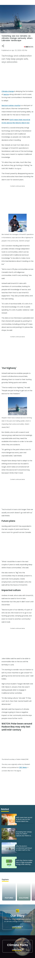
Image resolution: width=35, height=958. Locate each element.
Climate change (8, 91)
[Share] (3, 46)
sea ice (6, 94)
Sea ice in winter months (11, 105)
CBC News (23, 767)
